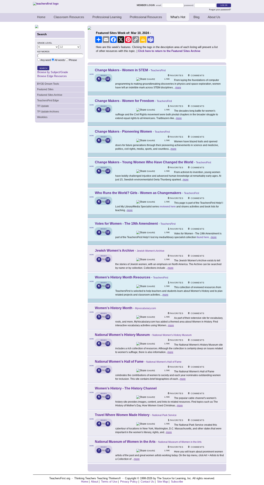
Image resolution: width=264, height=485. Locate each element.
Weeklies (42, 117)
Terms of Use (109, 481)
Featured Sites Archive (49, 94)
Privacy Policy (129, 481)
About (94, 481)
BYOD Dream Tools (48, 83)
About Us (214, 17)
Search (43, 68)
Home (41, 17)
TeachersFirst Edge (48, 100)
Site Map (162, 481)
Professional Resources (146, 17)
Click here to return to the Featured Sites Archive (169, 51)
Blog (196, 17)
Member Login (146, 5)
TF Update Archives (48, 111)
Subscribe (177, 481)
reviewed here (168, 206)
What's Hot (177, 17)
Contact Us (147, 481)
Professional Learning (106, 17)
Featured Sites (45, 89)
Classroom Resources (69, 17)
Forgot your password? (220, 9)
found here (203, 237)
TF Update (43, 106)
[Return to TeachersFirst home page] (46, 3)
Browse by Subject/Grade (52, 72)
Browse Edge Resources (52, 76)
